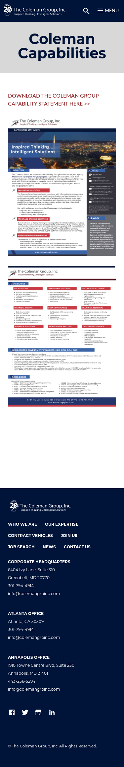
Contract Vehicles (30, 536)
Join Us (69, 536)
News (49, 547)
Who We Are (22, 525)
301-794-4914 (21, 586)
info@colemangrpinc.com (34, 594)
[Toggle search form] (86, 11)
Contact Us (77, 547)
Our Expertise (61, 525)
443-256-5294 (21, 682)
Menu (112, 11)
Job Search (21, 547)
